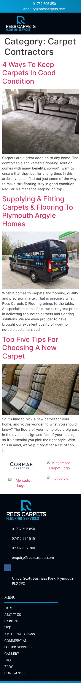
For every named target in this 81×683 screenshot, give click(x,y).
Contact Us (14, 673)
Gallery (11, 653)
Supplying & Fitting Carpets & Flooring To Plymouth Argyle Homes (37, 211)
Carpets (11, 621)
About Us (12, 614)
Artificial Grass (19, 634)
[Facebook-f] (7, 567)
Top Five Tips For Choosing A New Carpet (30, 347)
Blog (8, 666)
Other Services (18, 647)
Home (9, 608)
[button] (73, 24)
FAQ (7, 660)
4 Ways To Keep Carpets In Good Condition (29, 72)
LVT (7, 627)
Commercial (15, 640)
